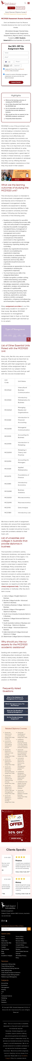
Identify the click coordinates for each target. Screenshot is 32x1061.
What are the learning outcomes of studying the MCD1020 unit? (16, 101)
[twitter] (4, 920)
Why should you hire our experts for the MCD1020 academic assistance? (17, 115)
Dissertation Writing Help (8, 964)
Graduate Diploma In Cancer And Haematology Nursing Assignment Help (9, 779)
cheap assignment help (9, 586)
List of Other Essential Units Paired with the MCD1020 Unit (17, 105)
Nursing (3, 989)
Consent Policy (20, 945)
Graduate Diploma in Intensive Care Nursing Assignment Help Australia (9, 753)
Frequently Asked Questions (14, 118)
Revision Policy (20, 940)
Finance (3, 1000)
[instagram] (2, 920)
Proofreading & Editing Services (10, 968)
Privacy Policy (19, 936)
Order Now (11, 7)
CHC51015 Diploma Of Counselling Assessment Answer (8, 744)
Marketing (4, 998)
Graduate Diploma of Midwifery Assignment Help (9, 762)
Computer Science (6, 996)
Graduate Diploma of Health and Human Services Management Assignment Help (9, 789)
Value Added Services (22, 951)
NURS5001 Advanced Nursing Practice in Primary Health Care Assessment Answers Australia (23, 743)
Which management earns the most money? (14, 704)
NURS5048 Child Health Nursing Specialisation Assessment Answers (22, 785)
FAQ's (2, 953)
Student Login (20, 7)
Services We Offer (6, 943)
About (3, 938)
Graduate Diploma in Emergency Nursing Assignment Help (9, 799)
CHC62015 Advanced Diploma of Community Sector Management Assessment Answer (21, 764)
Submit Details (16, 82)
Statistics (3, 1002)
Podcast (18, 953)
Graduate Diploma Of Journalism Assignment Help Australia (9, 736)
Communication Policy (22, 947)
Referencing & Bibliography (9, 977)
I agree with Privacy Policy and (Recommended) (14, 70)
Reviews (18, 949)
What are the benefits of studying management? (15, 711)
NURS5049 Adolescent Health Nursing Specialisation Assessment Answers (22, 775)
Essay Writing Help (6, 970)
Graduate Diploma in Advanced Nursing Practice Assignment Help (9, 770)
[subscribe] (29, 929)
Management (5, 987)
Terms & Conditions (21, 943)
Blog (2, 951)
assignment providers (14, 306)
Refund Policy (19, 938)
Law (2, 991)
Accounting (4, 983)
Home (3, 936)
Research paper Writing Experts (10, 974)
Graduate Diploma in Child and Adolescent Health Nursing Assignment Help (22, 753)
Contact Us (4, 945)
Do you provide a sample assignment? (15, 718)
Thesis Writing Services (7, 966)
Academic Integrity (6, 955)
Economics (4, 985)
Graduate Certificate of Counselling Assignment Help (22, 735)
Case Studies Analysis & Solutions (10, 972)
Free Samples (5, 949)
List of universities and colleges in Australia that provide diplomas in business (15, 110)
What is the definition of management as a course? (14, 698)
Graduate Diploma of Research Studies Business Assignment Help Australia (22, 794)
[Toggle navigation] (28, 3)
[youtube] (6, 920)
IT (1, 993)
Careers (3, 947)
